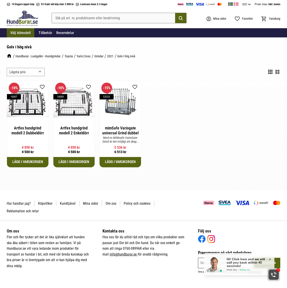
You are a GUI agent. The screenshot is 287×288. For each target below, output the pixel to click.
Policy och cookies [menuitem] (137, 203)
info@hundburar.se (124, 254)
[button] (243, 19)
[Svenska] (230, 3)
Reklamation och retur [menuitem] (23, 211)
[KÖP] (27, 162)
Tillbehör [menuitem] (45, 33)
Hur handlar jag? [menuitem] (19, 203)
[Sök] (180, 18)
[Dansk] (236, 3)
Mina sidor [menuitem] (90, 203)
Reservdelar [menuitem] (65, 33)
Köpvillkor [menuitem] (45, 203)
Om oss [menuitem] (111, 203)
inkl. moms (274, 4)
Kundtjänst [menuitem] (68, 203)
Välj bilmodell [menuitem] (20, 33)
